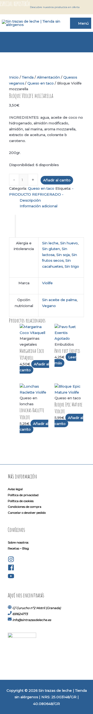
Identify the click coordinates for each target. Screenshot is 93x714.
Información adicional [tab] (38, 206)
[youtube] (11, 578)
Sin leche (50, 243)
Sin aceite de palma (59, 300)
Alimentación (48, 77)
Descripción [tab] (30, 200)
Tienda (28, 77)
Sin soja (63, 255)
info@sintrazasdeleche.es (31, 620)
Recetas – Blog (18, 548)
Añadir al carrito (57, 180)
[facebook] (11, 570)
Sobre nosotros (18, 542)
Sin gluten (51, 249)
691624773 (20, 614)
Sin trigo (72, 266)
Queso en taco (40, 83)
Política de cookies (21, 501)
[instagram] (11, 561)
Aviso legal (15, 489)
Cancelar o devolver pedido (27, 513)
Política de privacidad (23, 495)
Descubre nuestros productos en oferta (55, 7)
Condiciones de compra (24, 507)
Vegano (49, 306)
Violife (47, 283)
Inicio (14, 77)
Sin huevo (69, 243)
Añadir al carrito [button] (34, 367)
